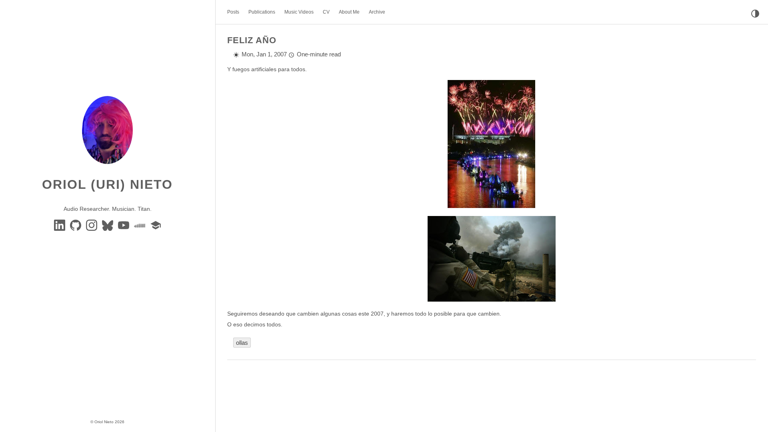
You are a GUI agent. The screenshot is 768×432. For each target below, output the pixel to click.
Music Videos (299, 12)
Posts (233, 12)
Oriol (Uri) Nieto (107, 184)
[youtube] (124, 225)
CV (326, 12)
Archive (377, 12)
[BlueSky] (108, 225)
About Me (349, 12)
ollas (242, 342)
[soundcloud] (140, 225)
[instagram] (92, 225)
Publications (261, 12)
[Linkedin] (60, 225)
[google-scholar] (155, 225)
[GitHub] (76, 225)
